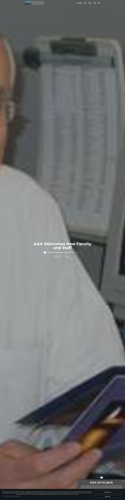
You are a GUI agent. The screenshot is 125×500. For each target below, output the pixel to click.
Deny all (107, 496)
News (85, 3)
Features (79, 3)
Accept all (108, 492)
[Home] (34, 3)
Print (89, 3)
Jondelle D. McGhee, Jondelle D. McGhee (59, 252)
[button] (58, 256)
